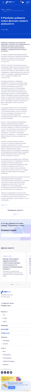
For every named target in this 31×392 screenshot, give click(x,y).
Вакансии (5, 364)
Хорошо (12, 387)
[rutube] (5, 372)
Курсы (5, 321)
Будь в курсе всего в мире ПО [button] (7, 378)
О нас (3, 348)
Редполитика (7, 354)
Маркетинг (6, 333)
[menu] (3, 2)
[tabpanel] (14, 266)
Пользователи (7, 358)
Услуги (5, 318)
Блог (4, 351)
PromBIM (5, 329)
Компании (4, 325)
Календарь (6, 340)
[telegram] (8, 372)
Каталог (4, 311)
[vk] (2, 372)
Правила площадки (8, 361)
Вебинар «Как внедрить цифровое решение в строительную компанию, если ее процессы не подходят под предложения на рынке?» (12, 264)
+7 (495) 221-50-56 (7, 303)
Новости (5, 344)
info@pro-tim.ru (6, 305)
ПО (4, 315)
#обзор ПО (4, 205)
